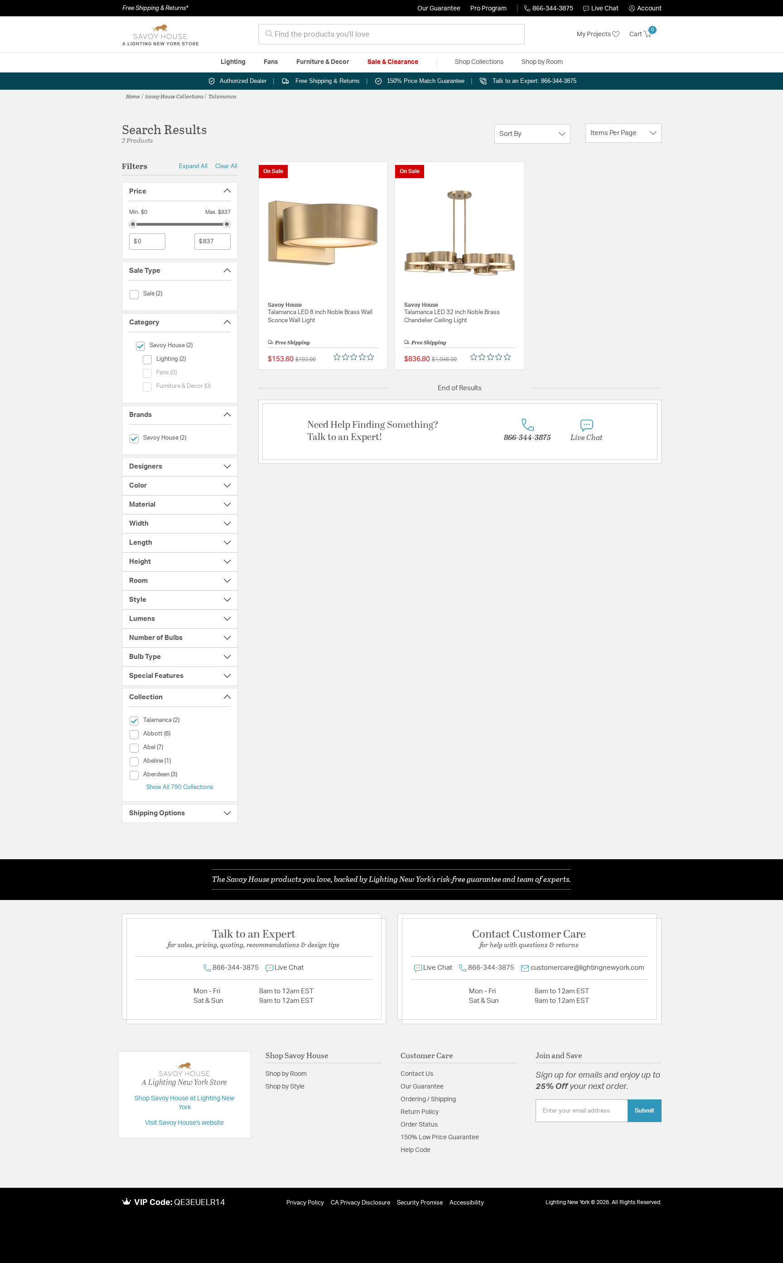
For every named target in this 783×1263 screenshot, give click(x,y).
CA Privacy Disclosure (360, 1203)
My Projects (594, 34)
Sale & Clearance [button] (392, 62)
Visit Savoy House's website (184, 1123)
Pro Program (488, 8)
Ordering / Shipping (428, 1099)
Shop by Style (285, 1087)
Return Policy (420, 1112)
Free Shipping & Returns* (155, 8)
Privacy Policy (305, 1203)
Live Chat (605, 8)
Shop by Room (286, 1074)
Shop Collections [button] (479, 62)
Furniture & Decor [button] (322, 62)
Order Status (419, 1125)
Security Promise (420, 1203)
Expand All (193, 166)
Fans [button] (271, 62)
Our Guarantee (438, 8)
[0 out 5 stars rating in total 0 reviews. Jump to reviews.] (356, 357)
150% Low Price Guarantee (440, 1137)
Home (133, 96)
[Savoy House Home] (160, 34)
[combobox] (391, 34)
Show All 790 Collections (179, 787)
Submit (644, 1111)
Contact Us (417, 1074)
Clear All (226, 166)
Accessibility (467, 1203)
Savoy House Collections (174, 96)
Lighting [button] (233, 62)
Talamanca (222, 96)
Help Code (415, 1150)
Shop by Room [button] (542, 62)
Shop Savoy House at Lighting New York (184, 1103)
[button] (645, 8)
